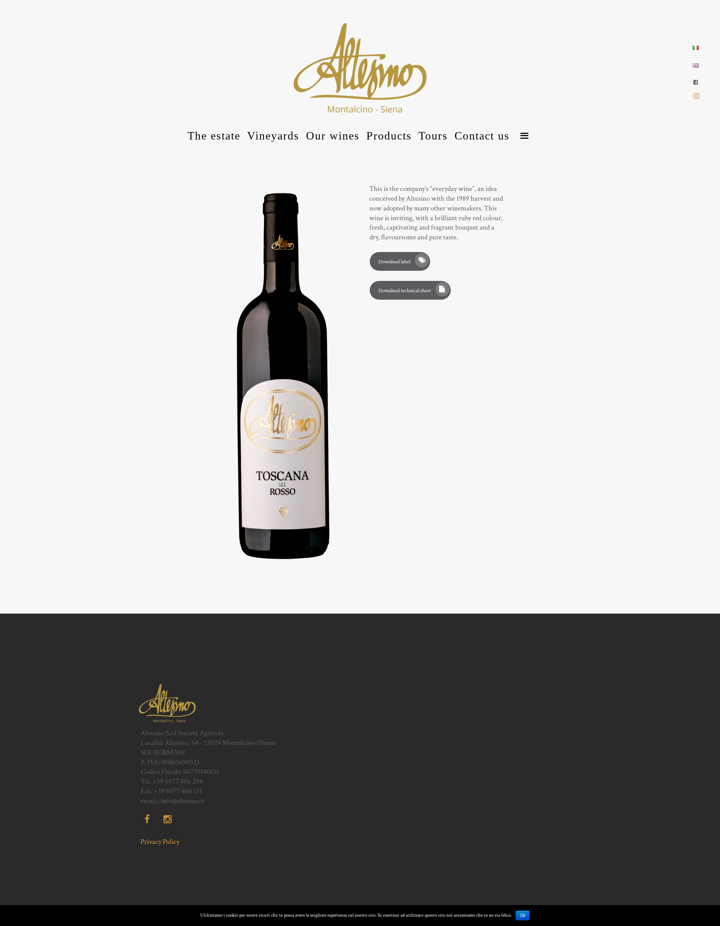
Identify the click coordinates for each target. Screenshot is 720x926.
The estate (214, 135)
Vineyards (273, 135)
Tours (433, 135)
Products (389, 135)
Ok (522, 915)
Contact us (482, 135)
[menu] (524, 135)
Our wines (333, 135)
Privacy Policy (160, 841)
